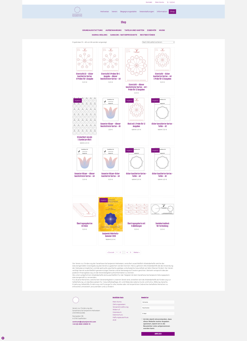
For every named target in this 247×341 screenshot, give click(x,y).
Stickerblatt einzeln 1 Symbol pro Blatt (84, 138)
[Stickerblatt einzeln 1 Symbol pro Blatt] (84, 116)
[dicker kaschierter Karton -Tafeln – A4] (136, 159)
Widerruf (116, 310)
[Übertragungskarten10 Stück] (84, 209)
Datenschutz (118, 315)
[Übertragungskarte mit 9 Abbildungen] (136, 209)
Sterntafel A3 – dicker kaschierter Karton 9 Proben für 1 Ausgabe (84, 76)
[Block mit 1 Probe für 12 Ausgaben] (136, 109)
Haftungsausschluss (120, 317)
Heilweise (104, 12)
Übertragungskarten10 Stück (84, 224)
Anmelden (158, 334)
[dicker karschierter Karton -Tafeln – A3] (162, 109)
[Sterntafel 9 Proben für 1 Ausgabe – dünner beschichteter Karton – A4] (110, 59)
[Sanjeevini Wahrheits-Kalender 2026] (110, 214)
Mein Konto (159, 2)
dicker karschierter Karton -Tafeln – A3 (162, 125)
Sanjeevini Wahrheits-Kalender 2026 (110, 234)
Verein (114, 12)
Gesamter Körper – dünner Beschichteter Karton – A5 (110, 125)
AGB (114, 320)
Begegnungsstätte (128, 12)
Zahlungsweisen (119, 304)
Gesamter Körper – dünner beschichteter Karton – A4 (84, 174)
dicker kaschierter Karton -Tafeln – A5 (162, 174)
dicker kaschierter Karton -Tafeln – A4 (136, 174)
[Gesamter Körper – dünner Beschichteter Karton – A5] (110, 109)
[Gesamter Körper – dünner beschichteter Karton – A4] (84, 159)
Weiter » (137, 252)
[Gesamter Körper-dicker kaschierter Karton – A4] (110, 159)
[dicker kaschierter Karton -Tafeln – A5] (162, 159)
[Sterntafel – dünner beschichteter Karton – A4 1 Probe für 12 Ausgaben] (136, 65)
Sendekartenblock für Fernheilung (162, 224)
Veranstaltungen (147, 12)
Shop (172, 12)
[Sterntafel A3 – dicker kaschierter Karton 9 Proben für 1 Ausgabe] (84, 59)
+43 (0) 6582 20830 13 (81, 324)
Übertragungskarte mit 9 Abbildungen (136, 224)
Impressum (117, 312)
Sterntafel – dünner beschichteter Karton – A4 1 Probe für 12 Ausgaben (136, 87)
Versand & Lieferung (120, 307)
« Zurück (110, 252)
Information (162, 12)
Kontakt (149, 2)
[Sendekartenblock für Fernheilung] (162, 209)
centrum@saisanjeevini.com (84, 322)
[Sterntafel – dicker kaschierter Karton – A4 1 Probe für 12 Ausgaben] (162, 59)
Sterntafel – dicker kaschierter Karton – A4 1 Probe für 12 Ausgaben (162, 76)
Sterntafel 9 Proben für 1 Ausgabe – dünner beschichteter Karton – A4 (110, 76)
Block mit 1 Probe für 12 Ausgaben (136, 125)
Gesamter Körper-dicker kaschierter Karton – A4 (110, 174)
